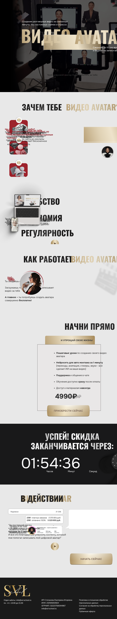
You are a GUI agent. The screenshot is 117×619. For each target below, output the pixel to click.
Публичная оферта (87, 611)
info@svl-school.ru (49, 609)
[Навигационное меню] (113, 3)
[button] (55, 244)
